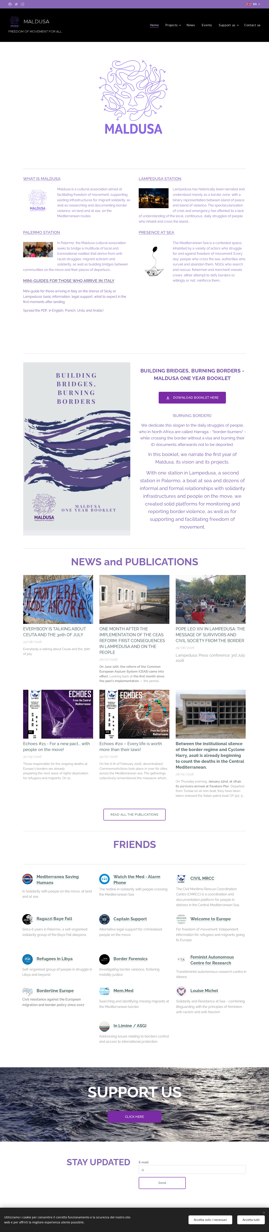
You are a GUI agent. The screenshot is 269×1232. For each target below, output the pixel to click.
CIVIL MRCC (202, 878)
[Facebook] (10, 4)
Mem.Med (123, 990)
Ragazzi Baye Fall (54, 918)
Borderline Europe (55, 990)
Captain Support (130, 918)
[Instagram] (22, 4)
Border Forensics (130, 958)
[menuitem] (155, 25)
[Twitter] (16, 4)
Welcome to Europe (210, 918)
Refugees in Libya (55, 958)
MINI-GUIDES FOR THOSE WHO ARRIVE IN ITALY (68, 280)
